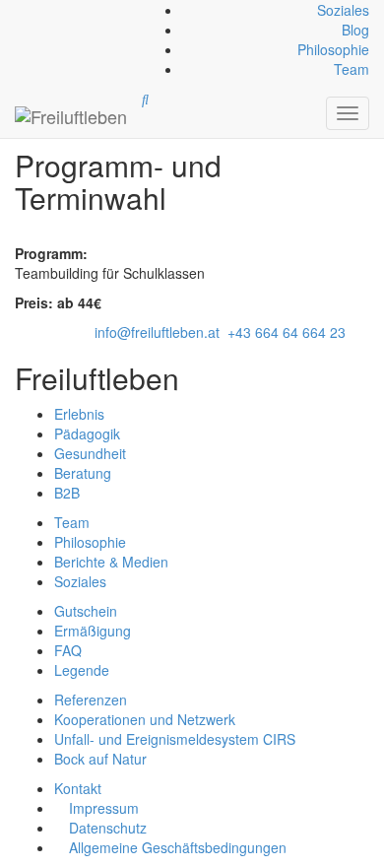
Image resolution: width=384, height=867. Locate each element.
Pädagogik (87, 433)
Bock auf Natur (100, 758)
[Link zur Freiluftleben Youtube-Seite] (29, 10)
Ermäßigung (92, 630)
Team (351, 69)
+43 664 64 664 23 (286, 332)
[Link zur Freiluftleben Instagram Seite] (25, 10)
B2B (67, 492)
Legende (81, 670)
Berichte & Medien (111, 561)
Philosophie (333, 49)
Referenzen (90, 699)
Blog (355, 29)
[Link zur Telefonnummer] (21, 10)
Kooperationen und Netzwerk (144, 719)
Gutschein (85, 611)
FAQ (68, 650)
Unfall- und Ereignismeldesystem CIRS (174, 739)
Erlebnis (79, 414)
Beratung (82, 473)
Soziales (343, 10)
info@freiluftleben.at (157, 332)
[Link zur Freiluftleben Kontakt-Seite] (17, 10)
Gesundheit (90, 453)
